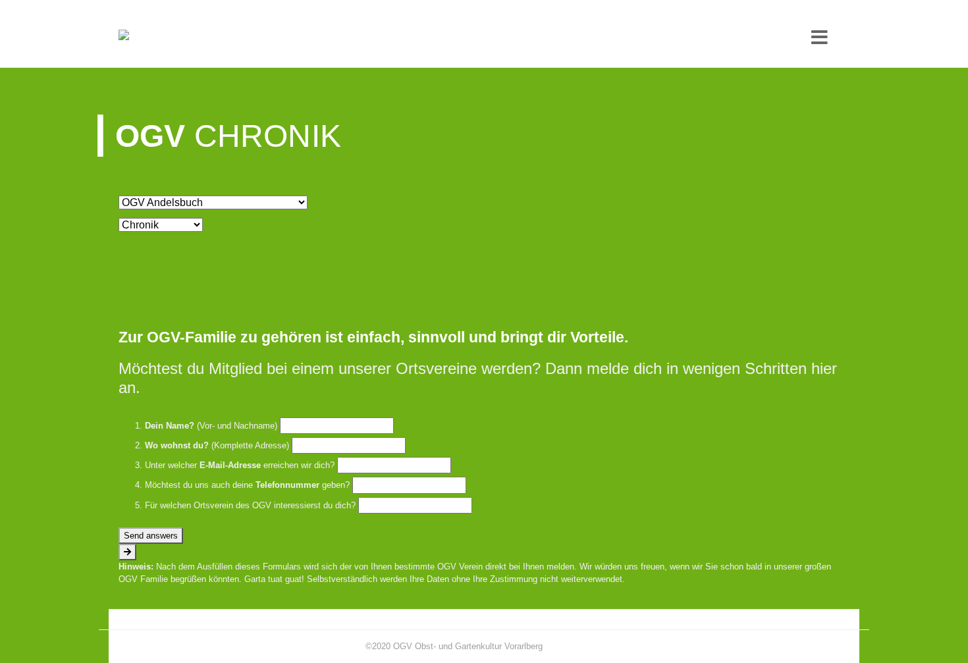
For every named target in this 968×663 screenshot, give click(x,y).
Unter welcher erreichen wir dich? (240, 465)
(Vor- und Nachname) (211, 426)
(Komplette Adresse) (217, 445)
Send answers (151, 536)
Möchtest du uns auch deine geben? (247, 485)
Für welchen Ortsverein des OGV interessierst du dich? (250, 505)
